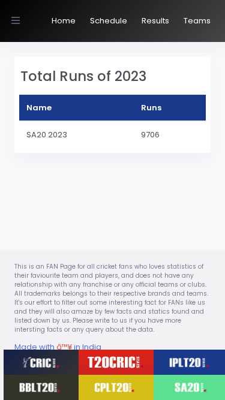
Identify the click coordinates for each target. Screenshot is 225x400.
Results (155, 20)
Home (64, 20)
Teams (197, 20)
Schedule (108, 20)
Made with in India (57, 347)
